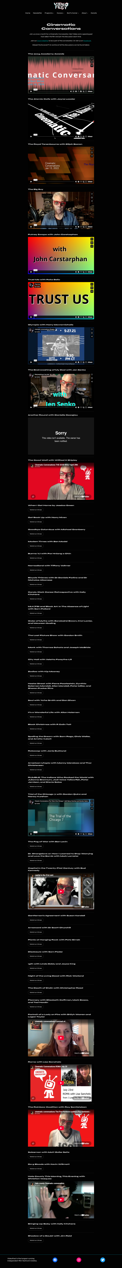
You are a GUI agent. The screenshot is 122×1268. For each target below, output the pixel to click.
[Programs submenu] (53, 13)
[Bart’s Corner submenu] (78, 13)
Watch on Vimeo (36, 510)
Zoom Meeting (42, 41)
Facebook (87, 41)
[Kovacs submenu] (63, 13)
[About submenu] (87, 13)
